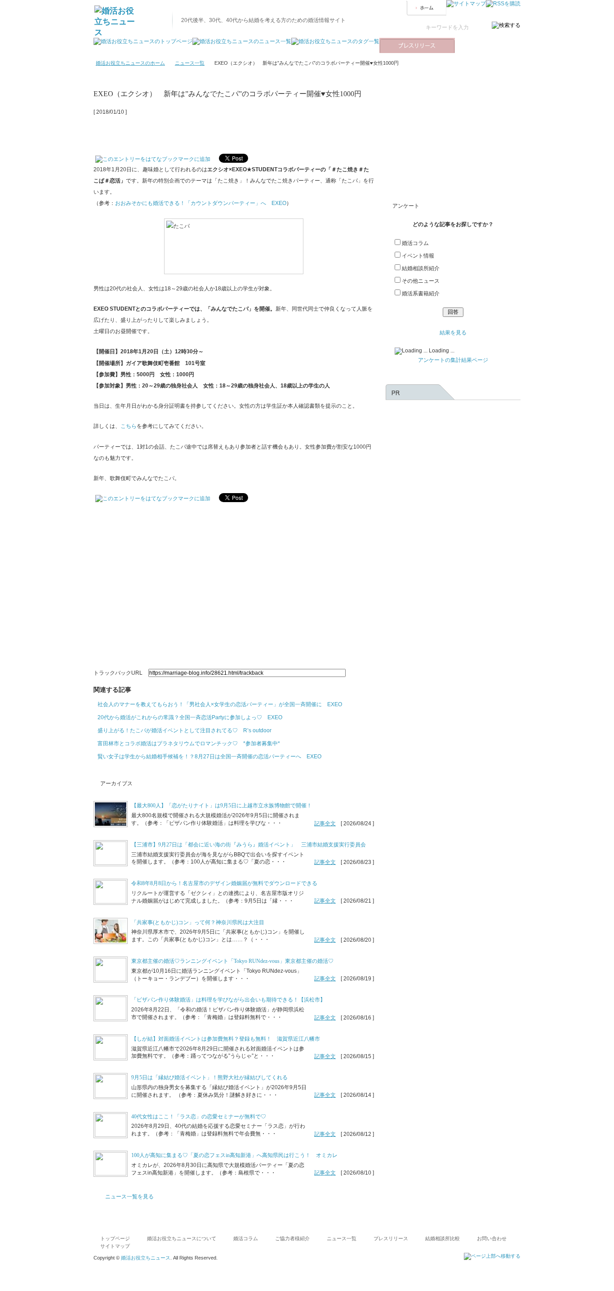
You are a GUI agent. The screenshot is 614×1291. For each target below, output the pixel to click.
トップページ (115, 1238)
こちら (128, 426)
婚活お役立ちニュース (145, 1257)
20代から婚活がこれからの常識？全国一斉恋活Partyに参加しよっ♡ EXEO (190, 717)
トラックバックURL (117, 673)
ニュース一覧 (190, 63)
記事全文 (325, 823)
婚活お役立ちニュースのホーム (130, 63)
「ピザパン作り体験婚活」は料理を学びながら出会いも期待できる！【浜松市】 (228, 1000)
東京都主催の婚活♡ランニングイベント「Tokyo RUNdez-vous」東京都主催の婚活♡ (232, 961)
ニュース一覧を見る (129, 1196)
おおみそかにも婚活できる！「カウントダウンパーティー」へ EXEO (200, 203)
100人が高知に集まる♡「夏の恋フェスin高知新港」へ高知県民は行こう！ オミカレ (234, 1155)
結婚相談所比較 (442, 1238)
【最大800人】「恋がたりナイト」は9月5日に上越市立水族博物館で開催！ (221, 805)
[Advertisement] (198, 131)
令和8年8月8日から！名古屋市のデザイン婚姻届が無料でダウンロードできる (224, 883)
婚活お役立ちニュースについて (181, 1238)
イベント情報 (418, 256)
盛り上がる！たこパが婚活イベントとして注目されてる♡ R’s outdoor (184, 730)
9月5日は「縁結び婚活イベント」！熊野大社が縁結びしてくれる (209, 1077)
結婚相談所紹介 (421, 268)
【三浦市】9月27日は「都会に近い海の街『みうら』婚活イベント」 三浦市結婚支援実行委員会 (248, 844)
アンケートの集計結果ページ (453, 360)
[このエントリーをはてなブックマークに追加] (152, 157)
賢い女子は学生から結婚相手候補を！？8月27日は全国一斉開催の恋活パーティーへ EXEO (209, 756)
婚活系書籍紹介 (421, 293)
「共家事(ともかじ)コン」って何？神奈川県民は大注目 (197, 922)
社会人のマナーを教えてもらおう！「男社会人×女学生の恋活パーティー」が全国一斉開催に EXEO (220, 704)
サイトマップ (115, 1246)
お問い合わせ (492, 1238)
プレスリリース (391, 1238)
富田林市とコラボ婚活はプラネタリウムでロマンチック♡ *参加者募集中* (189, 743)
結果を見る (453, 332)
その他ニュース (421, 281)
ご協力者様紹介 (292, 1238)
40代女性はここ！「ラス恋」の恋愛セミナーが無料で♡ (198, 1116)
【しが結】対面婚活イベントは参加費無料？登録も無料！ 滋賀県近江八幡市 (225, 1039)
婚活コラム (415, 243)
